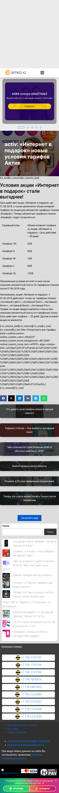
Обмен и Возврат (17, 732)
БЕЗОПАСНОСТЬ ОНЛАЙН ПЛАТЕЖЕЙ (29, 741)
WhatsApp (18, 788)
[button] (21, 127)
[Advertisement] (29, 31)
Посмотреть (29, 106)
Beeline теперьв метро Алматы (32, 575)
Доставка (13, 728)
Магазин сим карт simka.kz (23, 725)
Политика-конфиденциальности (26, 745)
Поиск (5, 526)
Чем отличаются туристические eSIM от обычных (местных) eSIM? (28, 565)
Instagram (44, 788)
